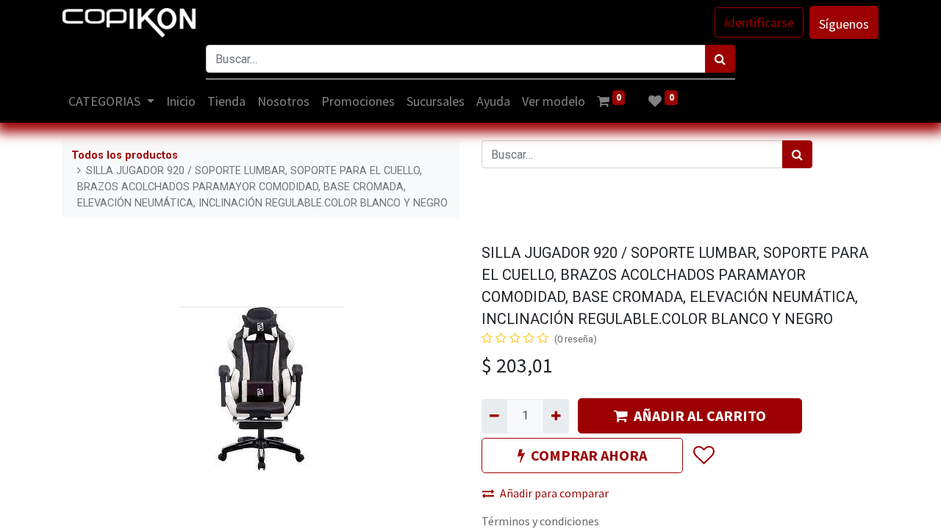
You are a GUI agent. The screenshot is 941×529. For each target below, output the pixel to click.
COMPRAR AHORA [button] (589, 455)
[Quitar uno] (494, 416)
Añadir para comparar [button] (554, 493)
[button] (703, 456)
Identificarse (759, 22)
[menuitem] (180, 101)
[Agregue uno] (555, 416)
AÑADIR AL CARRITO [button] (700, 415)
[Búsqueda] (720, 59)
